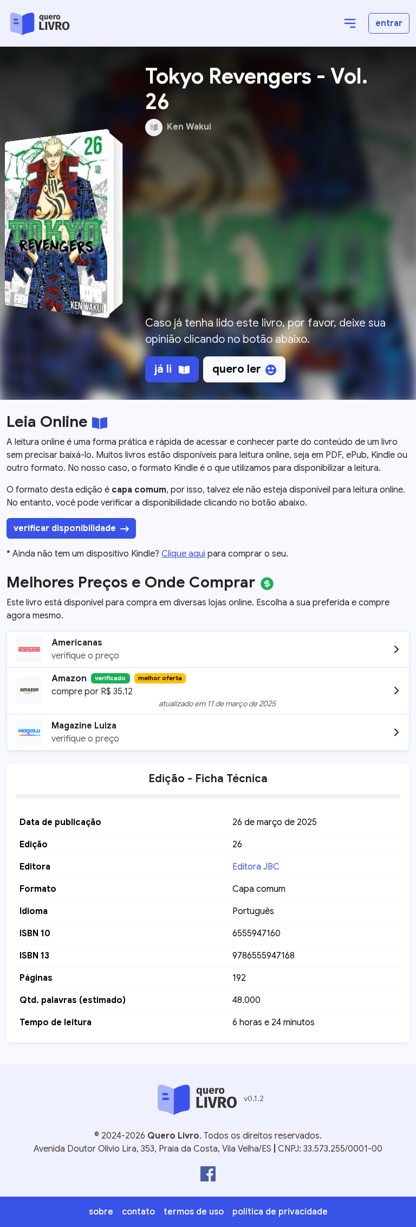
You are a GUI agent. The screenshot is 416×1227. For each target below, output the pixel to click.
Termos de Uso (194, 1211)
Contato (138, 1211)
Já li (164, 369)
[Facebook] (208, 1174)
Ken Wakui (189, 127)
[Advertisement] (268, 230)
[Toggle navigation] (350, 23)
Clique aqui (183, 553)
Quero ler (236, 369)
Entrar (388, 23)
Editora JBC (256, 866)
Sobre (101, 1211)
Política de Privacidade (280, 1211)
